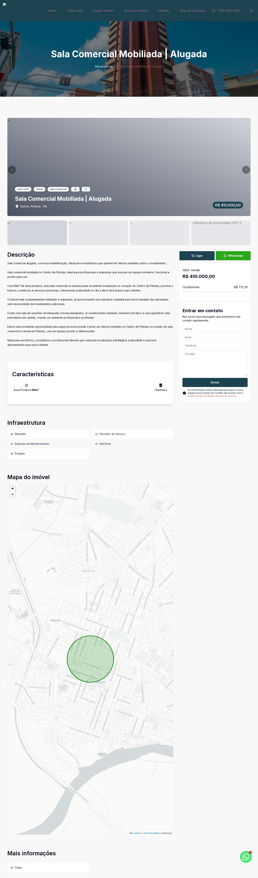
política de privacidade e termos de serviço (212, 396)
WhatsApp (235, 255)
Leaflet (136, 833)
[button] (12, 170)
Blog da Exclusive (192, 10)
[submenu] (251, 10)
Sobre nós (74, 10)
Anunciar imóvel (135, 10)
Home (52, 10)
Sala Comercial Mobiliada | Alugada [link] (141, 66)
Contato (163, 10)
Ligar (199, 255)
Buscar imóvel (103, 10)
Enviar (215, 382)
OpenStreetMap (152, 833)
